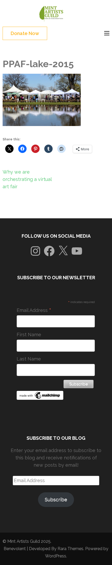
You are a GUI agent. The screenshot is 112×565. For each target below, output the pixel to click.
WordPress (55, 555)
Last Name (29, 359)
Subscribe (56, 499)
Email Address (34, 310)
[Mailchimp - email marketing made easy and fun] (40, 398)
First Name (29, 334)
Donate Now (25, 33)
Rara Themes (70, 548)
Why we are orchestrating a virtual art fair (27, 179)
